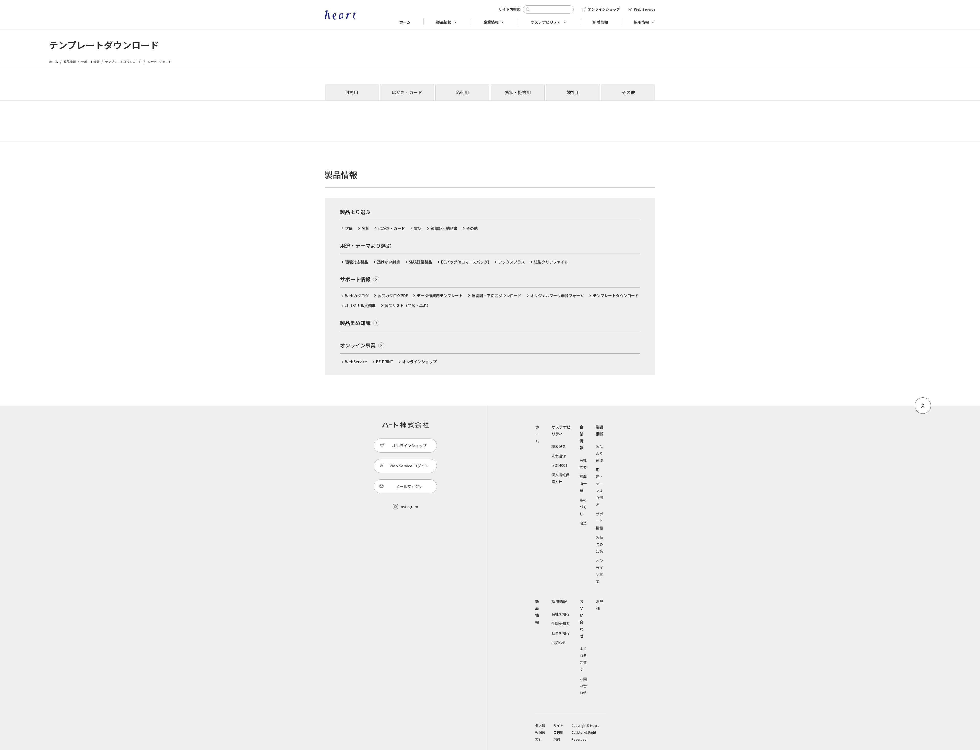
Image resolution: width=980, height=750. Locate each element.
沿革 (583, 523)
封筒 (349, 228)
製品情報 (443, 22)
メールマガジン (409, 486)
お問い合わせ (581, 619)
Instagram (408, 506)
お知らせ (559, 642)
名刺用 (462, 92)
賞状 (418, 228)
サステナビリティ (546, 22)
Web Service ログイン (409, 465)
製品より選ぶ (599, 453)
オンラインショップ (604, 9)
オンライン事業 (358, 345)
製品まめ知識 (355, 323)
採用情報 (641, 22)
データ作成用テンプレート (440, 295)
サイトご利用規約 (558, 732)
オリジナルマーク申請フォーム (557, 295)
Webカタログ (357, 295)
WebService (356, 361)
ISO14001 (559, 465)
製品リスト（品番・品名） (408, 305)
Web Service (644, 9)
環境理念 (559, 446)
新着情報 (600, 22)
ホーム (405, 22)
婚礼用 (573, 92)
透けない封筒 (388, 262)
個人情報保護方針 (540, 732)
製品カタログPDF (393, 295)
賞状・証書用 (518, 92)
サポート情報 (90, 61)
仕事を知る (560, 633)
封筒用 (351, 92)
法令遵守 (559, 455)
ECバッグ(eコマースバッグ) (465, 262)
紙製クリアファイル (551, 262)
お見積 (600, 605)
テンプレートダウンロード (123, 61)
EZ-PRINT (384, 361)
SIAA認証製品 (420, 262)
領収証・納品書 (444, 228)
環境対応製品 (356, 262)
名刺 (365, 228)
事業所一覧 (583, 483)
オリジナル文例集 (360, 305)
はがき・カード (407, 92)
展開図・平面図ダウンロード (496, 295)
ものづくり (583, 506)
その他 (628, 92)
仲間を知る (560, 623)
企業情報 (491, 22)
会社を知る (560, 614)
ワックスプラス (511, 262)
